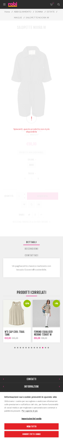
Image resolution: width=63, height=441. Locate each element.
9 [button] (37, 347)
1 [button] (15, 347)
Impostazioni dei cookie (32, 418)
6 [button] (28, 347)
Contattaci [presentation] (31, 255)
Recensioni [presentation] (31, 248)
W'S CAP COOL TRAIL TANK (15, 333)
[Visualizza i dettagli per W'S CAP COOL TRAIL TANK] (17, 313)
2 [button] (17, 347)
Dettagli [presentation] (31, 242)
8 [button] (34, 347)
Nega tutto (31, 426)
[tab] (31, 242)
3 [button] (20, 347)
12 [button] (45, 347)
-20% (27, 303)
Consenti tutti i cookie (31, 434)
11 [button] (42, 347)
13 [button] (48, 347)
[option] (17, 321)
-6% (56, 303)
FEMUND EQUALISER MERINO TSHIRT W (43, 333)
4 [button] (23, 347)
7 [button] (31, 347)
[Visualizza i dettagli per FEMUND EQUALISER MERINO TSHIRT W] (46, 313)
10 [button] (40, 347)
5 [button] (26, 347)
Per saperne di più (30, 411)
